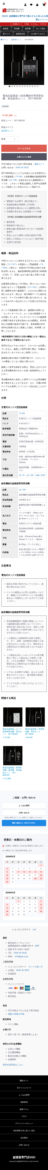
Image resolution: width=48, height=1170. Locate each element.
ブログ (44, 24)
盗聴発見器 (20, 34)
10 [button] (33, 87)
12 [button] (38, 87)
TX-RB (19, 176)
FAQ (27, 24)
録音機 (27, 29)
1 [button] (10, 87)
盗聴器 (5, 29)
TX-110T (11, 264)
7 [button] (25, 87)
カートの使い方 (35, 966)
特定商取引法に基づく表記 (24, 1131)
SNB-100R (40, 475)
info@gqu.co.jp (21, 956)
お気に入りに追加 (24, 157)
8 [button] (28, 87)
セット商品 (40, 29)
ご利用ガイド (17, 24)
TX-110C (32, 287)
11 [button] (35, 87)
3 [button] (15, 87)
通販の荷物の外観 (16, 1014)
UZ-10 (21, 475)
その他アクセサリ (38, 34)
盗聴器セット (7, 130)
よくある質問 (24, 806)
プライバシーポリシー (24, 1123)
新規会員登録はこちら (13, 1064)
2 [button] (12, 87)
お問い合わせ (24, 813)
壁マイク (6, 34)
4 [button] (17, 87)
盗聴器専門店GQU (24, 1157)
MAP (37, 946)
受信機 (16, 29)
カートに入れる (24, 148)
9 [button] (30, 87)
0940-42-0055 (22, 167)
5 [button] (20, 87)
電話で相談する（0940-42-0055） (24, 823)
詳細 (34, 930)
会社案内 (24, 1138)
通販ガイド (39, 164)
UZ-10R (12, 180)
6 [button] (23, 87)
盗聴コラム (24, 1109)
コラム (35, 24)
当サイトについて (24, 1088)
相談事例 (24, 1102)
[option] (24, 65)
